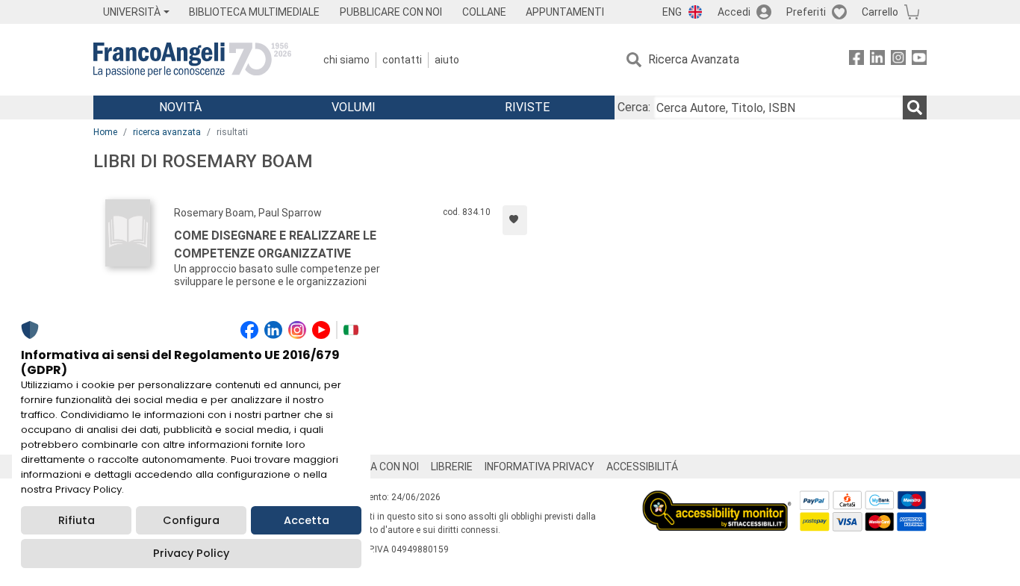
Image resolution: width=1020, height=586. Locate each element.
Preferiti (806, 12)
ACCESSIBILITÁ (642, 467)
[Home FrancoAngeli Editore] (192, 59)
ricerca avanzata (167, 132)
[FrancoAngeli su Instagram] (898, 60)
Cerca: (634, 107)
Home (105, 132)
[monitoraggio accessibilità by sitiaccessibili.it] (717, 499)
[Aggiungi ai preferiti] (515, 220)
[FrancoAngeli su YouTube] (919, 60)
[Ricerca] (915, 107)
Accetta (306, 520)
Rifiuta (76, 520)
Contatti (402, 60)
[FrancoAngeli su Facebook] (856, 60)
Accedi (734, 12)
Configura (191, 520)
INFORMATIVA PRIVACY (539, 467)
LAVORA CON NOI (378, 467)
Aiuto (447, 60)
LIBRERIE (452, 467)
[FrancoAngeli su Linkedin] (877, 60)
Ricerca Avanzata (693, 59)
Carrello (880, 12)
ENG (672, 12)
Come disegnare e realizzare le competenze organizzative (275, 244)
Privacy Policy (191, 553)
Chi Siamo (346, 60)
